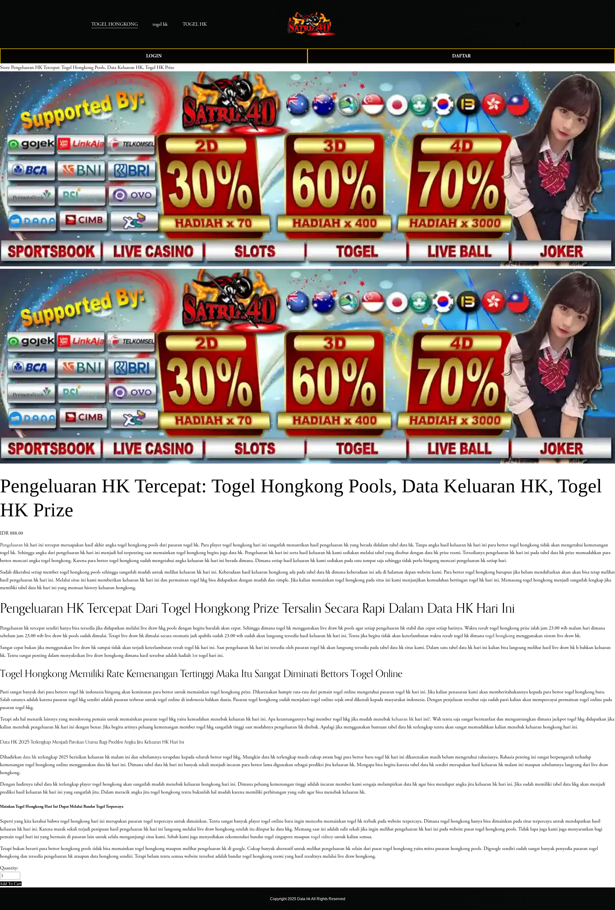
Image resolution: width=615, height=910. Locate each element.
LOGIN (154, 56)
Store (5, 67)
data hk (30, 757)
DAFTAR (461, 56)
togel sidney (322, 837)
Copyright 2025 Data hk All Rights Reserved (307, 899)
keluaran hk (403, 719)
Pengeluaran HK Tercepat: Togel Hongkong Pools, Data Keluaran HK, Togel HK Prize (92, 67)
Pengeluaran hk (14, 545)
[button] (11, 883)
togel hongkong (500, 636)
